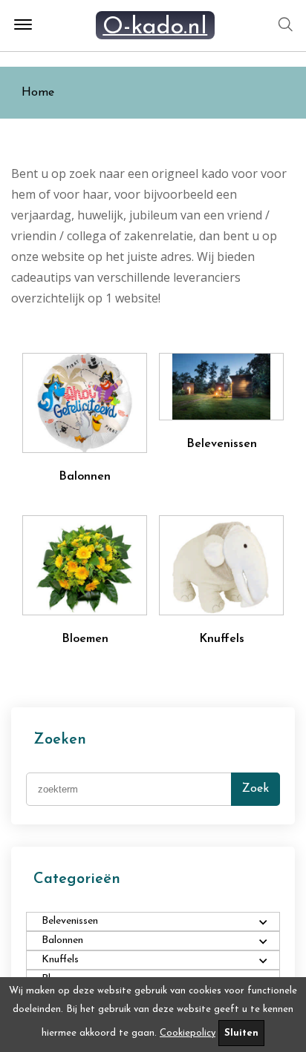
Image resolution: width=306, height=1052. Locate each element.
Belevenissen (221, 444)
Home (38, 93)
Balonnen (85, 477)
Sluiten (241, 1033)
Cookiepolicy (187, 1033)
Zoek (255, 789)
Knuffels (221, 639)
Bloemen (85, 639)
